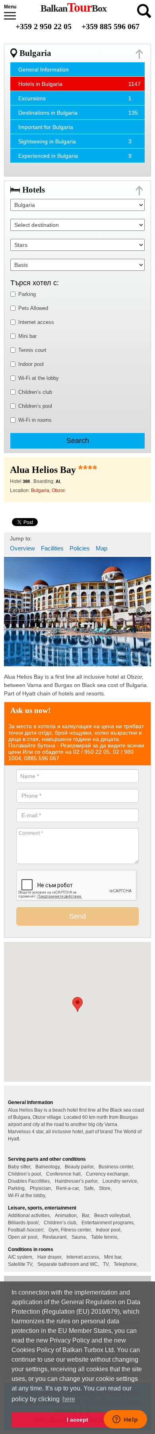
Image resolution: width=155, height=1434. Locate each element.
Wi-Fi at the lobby (38, 378)
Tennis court (32, 350)
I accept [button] (77, 1419)
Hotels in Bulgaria (40, 84)
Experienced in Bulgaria (48, 156)
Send (77, 916)
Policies (80, 548)
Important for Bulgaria (45, 127)
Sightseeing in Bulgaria (47, 141)
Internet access (36, 322)
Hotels (33, 190)
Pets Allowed (33, 308)
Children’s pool (35, 406)
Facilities (52, 548)
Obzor (58, 490)
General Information (43, 69)
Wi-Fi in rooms (35, 420)
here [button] (68, 1399)
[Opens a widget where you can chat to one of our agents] (125, 1420)
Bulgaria (35, 53)
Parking (27, 294)
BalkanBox (74, 8)
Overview (22, 548)
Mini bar (27, 336)
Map (101, 548)
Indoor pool (31, 364)
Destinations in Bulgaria (48, 112)
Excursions (32, 98)
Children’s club (35, 392)
